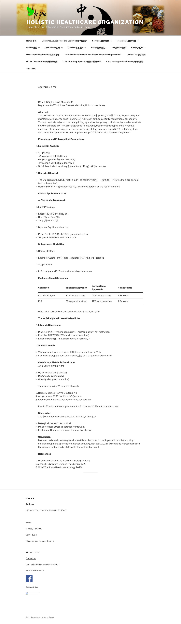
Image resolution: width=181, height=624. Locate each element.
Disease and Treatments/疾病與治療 (43, 54)
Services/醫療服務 (100, 41)
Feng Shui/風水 (119, 47)
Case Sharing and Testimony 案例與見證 (124, 61)
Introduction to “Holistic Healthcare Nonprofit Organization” (93, 54)
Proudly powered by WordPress (40, 617)
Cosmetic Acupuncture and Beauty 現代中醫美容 (64, 41)
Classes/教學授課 (75, 47)
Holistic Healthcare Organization (85, 22)
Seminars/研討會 (52, 47)
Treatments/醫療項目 (126, 41)
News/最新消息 (98, 47)
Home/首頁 (31, 41)
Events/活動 (31, 47)
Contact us (31, 558)
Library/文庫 (137, 47)
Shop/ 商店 (31, 68)
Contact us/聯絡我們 (136, 54)
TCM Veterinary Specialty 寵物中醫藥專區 (82, 61)
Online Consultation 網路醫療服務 (41, 61)
